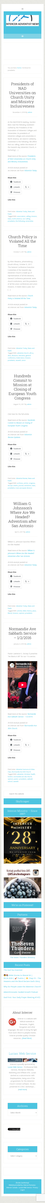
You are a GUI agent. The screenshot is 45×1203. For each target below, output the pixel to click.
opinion (21, 613)
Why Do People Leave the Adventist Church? (22, 987)
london (10, 777)
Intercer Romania (29, 1185)
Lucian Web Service (22, 1054)
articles (19, 611)
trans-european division (24, 488)
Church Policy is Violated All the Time (22, 241)
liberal (10, 613)
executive (22, 355)
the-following (20, 221)
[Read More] (27, 1038)
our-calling (26, 219)
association (21, 216)
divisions (15, 355)
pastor (16, 779)
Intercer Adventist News (22, 20)
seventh (18, 360)
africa (31, 353)
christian (27, 774)
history (29, 611)
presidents (11, 221)
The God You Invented (13, 970)
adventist (20, 774)
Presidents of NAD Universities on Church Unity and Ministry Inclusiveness (22, 94)
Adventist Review (21, 478)
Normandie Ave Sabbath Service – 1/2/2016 (22, 633)
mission (34, 216)
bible (24, 611)
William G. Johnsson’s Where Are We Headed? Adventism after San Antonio (22, 514)
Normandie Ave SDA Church (21, 772)
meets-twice (20, 358)
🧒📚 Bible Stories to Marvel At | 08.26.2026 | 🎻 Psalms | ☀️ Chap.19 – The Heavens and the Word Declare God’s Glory (22, 978)
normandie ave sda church (23, 777)
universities (29, 221)
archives (20, 483)
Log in (22, 1190)
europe (10, 485)
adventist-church (23, 353)
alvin (9, 355)
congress (32, 483)
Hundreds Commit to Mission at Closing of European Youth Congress (22, 386)
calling (28, 216)
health (33, 774)
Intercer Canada (12, 1187)
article (26, 483)
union (24, 360)
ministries (27, 485)
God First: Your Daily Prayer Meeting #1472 (22, 997)
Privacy (35, 1187)
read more (22, 1090)
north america (17, 219)
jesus (34, 611)
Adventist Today (30, 171)
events (15, 485)
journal (21, 485)
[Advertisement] (22, 51)
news (9, 219)
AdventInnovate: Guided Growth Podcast (21, 992)
